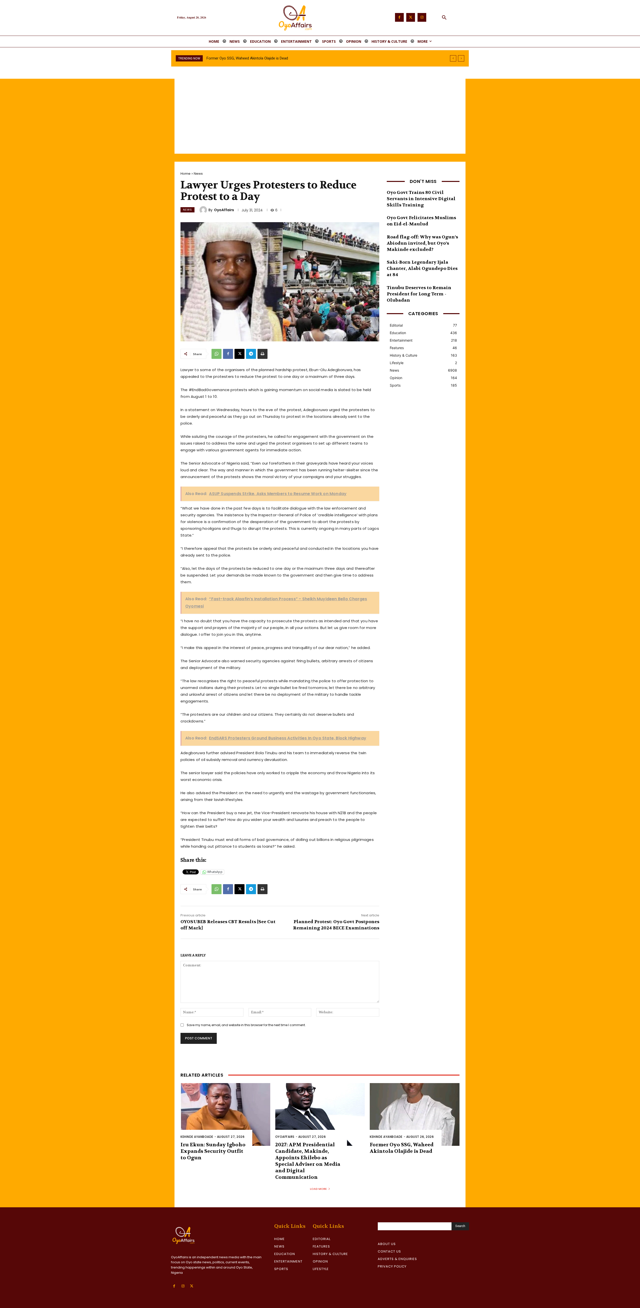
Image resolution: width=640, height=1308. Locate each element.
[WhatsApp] (217, 354)
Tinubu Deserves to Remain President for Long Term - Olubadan (419, 294)
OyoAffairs (224, 210)
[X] (239, 354)
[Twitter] (410, 17)
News (198, 173)
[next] (461, 58)
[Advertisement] (320, 116)
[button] (444, 18)
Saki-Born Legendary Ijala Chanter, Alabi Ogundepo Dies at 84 (422, 268)
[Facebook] (399, 17)
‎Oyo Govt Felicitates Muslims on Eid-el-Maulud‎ (421, 221)
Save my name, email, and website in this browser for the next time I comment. (246, 1025)
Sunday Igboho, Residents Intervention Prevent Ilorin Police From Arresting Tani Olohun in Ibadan (285, 58)
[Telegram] (251, 354)
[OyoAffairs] (204, 210)
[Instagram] (422, 17)
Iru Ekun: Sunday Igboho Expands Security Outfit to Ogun (213, 1151)
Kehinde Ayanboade (196, 1137)
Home (185, 173)
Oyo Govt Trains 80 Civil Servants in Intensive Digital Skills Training (421, 199)
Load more (318, 1189)
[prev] (453, 58)
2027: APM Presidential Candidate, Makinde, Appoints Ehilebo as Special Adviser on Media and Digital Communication (307, 1161)
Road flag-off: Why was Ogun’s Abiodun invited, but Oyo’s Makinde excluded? (422, 243)
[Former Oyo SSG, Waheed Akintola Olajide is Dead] (415, 1114)
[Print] (263, 354)
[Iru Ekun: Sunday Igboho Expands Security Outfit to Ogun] (225, 1114)
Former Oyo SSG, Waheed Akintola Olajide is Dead (402, 1148)
